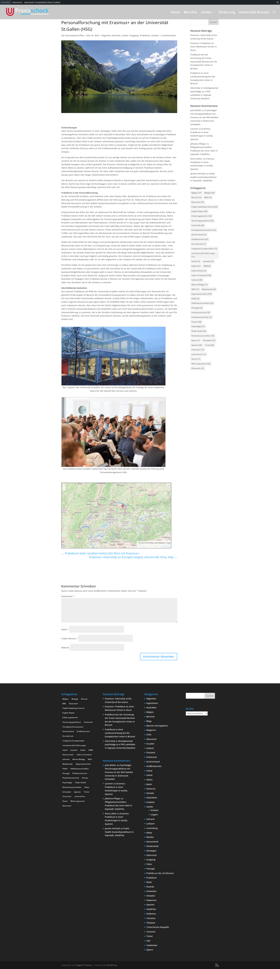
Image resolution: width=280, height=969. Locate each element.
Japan (149, 784)
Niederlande (209, 289)
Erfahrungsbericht (201, 216)
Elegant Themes (84, 965)
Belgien (196, 193)
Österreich (197, 368)
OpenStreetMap (147, 543)
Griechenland (198, 234)
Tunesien (150, 931)
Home (175, 12)
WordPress (111, 965)
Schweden (209, 340)
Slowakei (150, 895)
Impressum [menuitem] (17, 2)
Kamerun (150, 788)
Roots (195, 340)
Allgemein (106, 35)
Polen (149, 864)
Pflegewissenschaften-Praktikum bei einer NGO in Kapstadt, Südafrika (204, 151)
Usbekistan (151, 945)
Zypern (149, 949)
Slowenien (151, 900)
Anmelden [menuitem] (5, 2)
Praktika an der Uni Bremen (160, 873)
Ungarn (154, 814)
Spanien (196, 345)
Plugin (168, 543)
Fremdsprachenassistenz (203, 230)
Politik (195, 298)
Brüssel (196, 197)
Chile (148, 734)
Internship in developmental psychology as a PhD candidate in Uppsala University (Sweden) (120, 744)
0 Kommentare (168, 35)
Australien (151, 707)
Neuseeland (152, 841)
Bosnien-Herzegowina (157, 725)
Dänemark (197, 202)
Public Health (198, 331)
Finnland (150, 752)
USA (148, 940)
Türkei (209, 345)
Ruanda (150, 886)
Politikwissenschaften (202, 303)
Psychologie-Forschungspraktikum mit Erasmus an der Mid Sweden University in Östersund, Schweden (204, 117)
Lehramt (196, 280)
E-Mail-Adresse (69, 638)
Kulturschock (198, 270)
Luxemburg (152, 828)
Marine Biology (199, 284)
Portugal (196, 308)
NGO (195, 289)
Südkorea (151, 913)
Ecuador (150, 743)
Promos (196, 322)
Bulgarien (151, 730)
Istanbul (208, 261)
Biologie (209, 193)
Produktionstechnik (201, 317)
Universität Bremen (254, 12)
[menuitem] (277, 2)
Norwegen (151, 850)
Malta (149, 832)
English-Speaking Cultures (204, 207)
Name (65, 629)
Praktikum (145, 35)
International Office (74, 35)
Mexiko (150, 837)
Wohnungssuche (200, 363)
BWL (208, 197)
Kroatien (150, 802)
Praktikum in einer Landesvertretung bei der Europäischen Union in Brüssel (120, 733)
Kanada (150, 793)
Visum (195, 359)
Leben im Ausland (201, 275)
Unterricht (197, 349)
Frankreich (197, 225)
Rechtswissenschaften (202, 336)
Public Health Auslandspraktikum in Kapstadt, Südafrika (203, 177)
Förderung (227, 12)
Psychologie (198, 326)
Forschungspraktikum (202, 220)
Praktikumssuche (200, 312)
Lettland (150, 823)
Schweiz (155, 35)
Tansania (150, 918)
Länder (206, 12)
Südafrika (151, 909)
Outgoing (134, 35)
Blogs (149, 721)
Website (65, 647)
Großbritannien (199, 239)
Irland (195, 261)
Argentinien (152, 703)
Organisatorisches (201, 294)
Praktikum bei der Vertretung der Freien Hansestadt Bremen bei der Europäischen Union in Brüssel (203, 61)
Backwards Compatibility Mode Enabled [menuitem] (42, 2)
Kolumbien (151, 797)
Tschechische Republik (157, 927)
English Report (199, 211)
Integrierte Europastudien (204, 248)
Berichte (190, 12)
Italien (196, 266)
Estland (150, 748)
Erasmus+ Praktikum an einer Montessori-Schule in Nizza (203, 47)
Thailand (150, 922)
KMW (206, 266)
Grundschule (198, 244)
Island (149, 775)
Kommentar (68, 596)
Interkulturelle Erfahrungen (203, 255)
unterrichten (198, 354)
